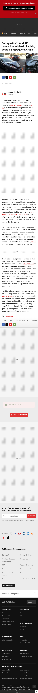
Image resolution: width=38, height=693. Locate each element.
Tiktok (8, 537)
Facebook (3, 77)
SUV (3, 565)
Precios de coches (26, 569)
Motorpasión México (26, 679)
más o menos (7, 296)
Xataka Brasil (6, 673)
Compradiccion (6, 659)
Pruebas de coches (26, 565)
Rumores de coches (9, 569)
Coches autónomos (27, 573)
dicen (33, 242)
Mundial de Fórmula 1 (27, 579)
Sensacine (23, 626)
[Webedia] (8, 603)
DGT (5, 33)
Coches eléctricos (26, 555)
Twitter (6, 77)
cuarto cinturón (16, 105)
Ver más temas (8, 585)
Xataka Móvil (6, 616)
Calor (35, 33)
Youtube (19, 533)
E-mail (14, 77)
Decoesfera (5, 656)
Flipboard (10, 77)
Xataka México (6, 670)
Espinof (22, 629)
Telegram (28, 533)
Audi (11, 320)
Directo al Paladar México (10, 679)
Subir (30, 602)
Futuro (4, 579)
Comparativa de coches (7, 574)
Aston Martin (20, 320)
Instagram (23, 533)
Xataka (4, 613)
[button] (15, 92)
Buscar (35, 594)
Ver (20, 415)
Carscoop (9, 316)
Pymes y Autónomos (26, 656)
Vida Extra (23, 616)
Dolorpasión (32, 320)
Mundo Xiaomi (6, 624)
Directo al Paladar (7, 640)
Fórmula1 (5, 555)
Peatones (13, 33)
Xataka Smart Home (8, 621)
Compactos (24, 559)
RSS (32, 533)
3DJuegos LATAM (25, 670)
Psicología (22, 33)
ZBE (29, 33)
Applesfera (5, 619)
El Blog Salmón (24, 653)
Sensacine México (25, 673)
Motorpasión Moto (25, 643)
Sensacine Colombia (26, 676)
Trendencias (6, 653)
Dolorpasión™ (28, 264)
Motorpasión (23, 640)
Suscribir (31, 516)
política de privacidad (27, 520)
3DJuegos (23, 613)
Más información (30, 691)
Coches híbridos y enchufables (8, 560)
